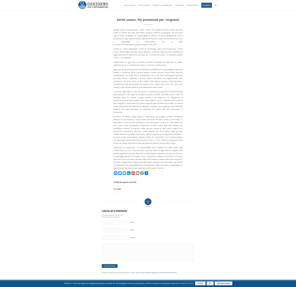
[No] (293, 283)
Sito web (133, 237)
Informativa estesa (223, 283)
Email (132, 230)
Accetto (200, 283)
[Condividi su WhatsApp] (117, 189)
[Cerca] (215, 5)
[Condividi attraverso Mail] (120, 189)
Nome (132, 222)
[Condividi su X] (115, 189)
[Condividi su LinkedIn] (118, 189)
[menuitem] (130, 5)
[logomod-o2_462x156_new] (93, 5)
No (210, 283)
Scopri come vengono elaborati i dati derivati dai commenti (156, 272)
